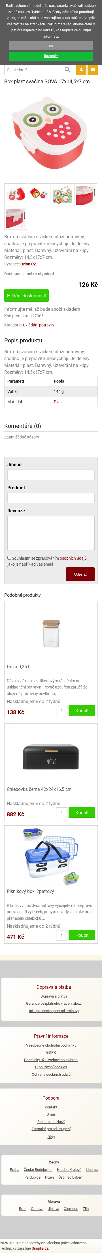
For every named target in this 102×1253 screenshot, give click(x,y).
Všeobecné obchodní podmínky (51, 1045)
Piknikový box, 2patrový (30, 891)
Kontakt (51, 1107)
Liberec (92, 1169)
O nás (51, 1114)
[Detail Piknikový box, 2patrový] (51, 856)
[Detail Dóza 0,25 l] (51, 631)
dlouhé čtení (82, 24)
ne (51, 46)
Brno (22, 1209)
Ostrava (37, 1209)
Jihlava (53, 1209)
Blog (51, 1137)
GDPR (51, 1052)
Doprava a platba (54, 996)
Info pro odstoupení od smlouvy (54, 1011)
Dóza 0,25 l (18, 666)
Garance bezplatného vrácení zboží (54, 1003)
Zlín (86, 1209)
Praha (14, 1169)
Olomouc (71, 1209)
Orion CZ (28, 264)
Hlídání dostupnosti (26, 295)
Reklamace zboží (51, 1122)
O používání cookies (51, 1067)
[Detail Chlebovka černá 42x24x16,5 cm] (51, 754)
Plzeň (49, 1177)
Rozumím (51, 56)
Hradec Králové (69, 1169)
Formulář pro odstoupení (51, 1129)
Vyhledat (67, 70)
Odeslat (80, 574)
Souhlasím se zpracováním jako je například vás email (47, 561)
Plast (58, 401)
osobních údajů (73, 558)
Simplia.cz (40, 1248)
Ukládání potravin (38, 325)
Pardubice (32, 1177)
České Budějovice (38, 1169)
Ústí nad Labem (70, 1177)
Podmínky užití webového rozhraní (51, 1060)
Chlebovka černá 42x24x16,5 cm (39, 789)
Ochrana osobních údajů (51, 1074)
